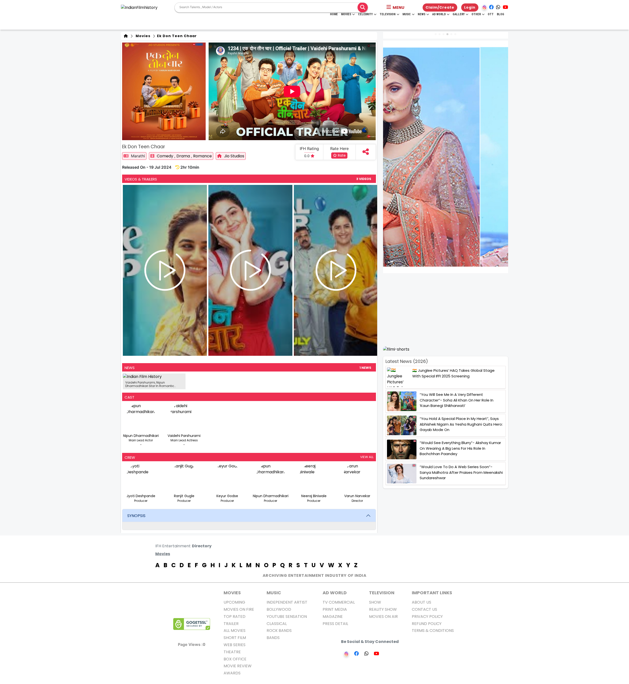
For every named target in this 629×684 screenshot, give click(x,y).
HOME (334, 14)
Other (476, 14)
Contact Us (424, 609)
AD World (335, 593)
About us (421, 602)
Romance (202, 156)
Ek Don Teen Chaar (176, 35)
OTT (491, 14)
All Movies (234, 630)
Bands (273, 637)
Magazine (333, 616)
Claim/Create (440, 7)
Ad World (439, 14)
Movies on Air (383, 616)
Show (375, 602)
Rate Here (339, 148)
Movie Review (238, 666)
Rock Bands (279, 630)
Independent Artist (287, 602)
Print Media (335, 609)
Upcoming (234, 602)
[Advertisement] (448, 309)
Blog (500, 14)
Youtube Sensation (287, 616)
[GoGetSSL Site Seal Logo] (191, 624)
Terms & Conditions (433, 630)
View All (366, 457)
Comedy (165, 156)
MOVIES (232, 593)
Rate (341, 155)
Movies (346, 14)
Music (406, 14)
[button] (395, 7)
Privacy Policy (427, 616)
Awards (232, 673)
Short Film (235, 637)
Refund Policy (427, 623)
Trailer (231, 623)
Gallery (459, 14)
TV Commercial (339, 602)
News (421, 14)
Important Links (432, 593)
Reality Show (383, 609)
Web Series (234, 645)
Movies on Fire (239, 609)
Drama (183, 156)
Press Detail (335, 623)
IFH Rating (309, 148)
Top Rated (234, 616)
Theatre (232, 652)
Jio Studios (234, 156)
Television (388, 14)
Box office (235, 659)
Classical (277, 623)
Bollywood (279, 609)
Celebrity (365, 14)
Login (469, 7)
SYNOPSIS (136, 516)
